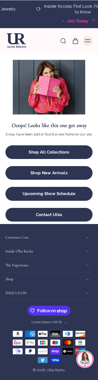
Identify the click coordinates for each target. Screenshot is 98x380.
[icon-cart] (75, 40)
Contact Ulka (49, 214)
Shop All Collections (49, 152)
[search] (63, 40)
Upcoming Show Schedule (49, 193)
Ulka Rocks (56, 370)
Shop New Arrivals (49, 172)
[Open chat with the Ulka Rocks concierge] (85, 359)
